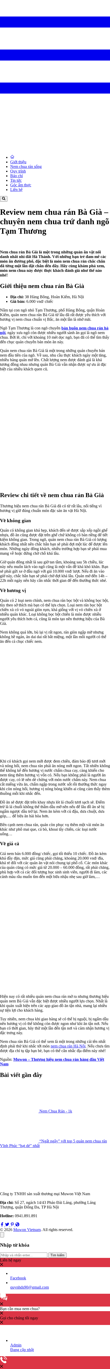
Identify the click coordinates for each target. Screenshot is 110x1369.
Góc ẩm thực (20, 185)
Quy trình (18, 171)
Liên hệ (16, 189)
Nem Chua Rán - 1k (55, 1111)
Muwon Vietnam (27, 1229)
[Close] (2, 1234)
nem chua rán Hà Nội (68, 1046)
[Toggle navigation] (55, 108)
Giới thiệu (18, 162)
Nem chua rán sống (26, 166)
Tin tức (16, 180)
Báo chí (16, 176)
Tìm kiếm (57, 1255)
